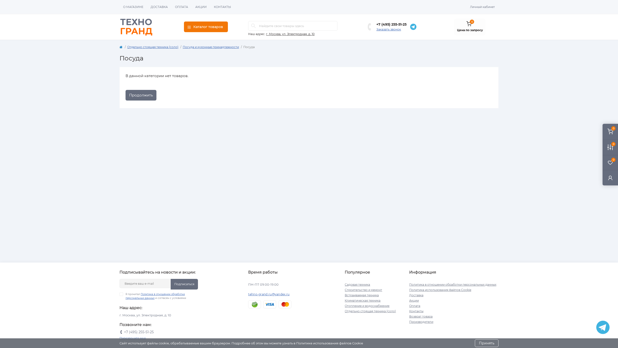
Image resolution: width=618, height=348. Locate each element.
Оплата (181, 7)
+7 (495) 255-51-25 (391, 24)
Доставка (159, 7)
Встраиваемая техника (362, 295)
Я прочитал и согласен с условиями (156, 296)
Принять (486, 343)
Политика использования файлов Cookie (440, 290)
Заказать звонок (388, 29)
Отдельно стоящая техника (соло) (152, 47)
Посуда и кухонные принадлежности (211, 47)
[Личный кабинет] (610, 177)
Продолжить (141, 95)
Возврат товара (421, 316)
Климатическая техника (362, 300)
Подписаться (184, 284)
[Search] (253, 26)
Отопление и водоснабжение (367, 306)
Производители (421, 322)
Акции (201, 7)
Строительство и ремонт (363, 290)
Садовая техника (357, 284)
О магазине (133, 7)
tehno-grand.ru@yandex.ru (268, 294)
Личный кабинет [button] (482, 7)
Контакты (222, 7)
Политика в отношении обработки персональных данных (452, 284)
